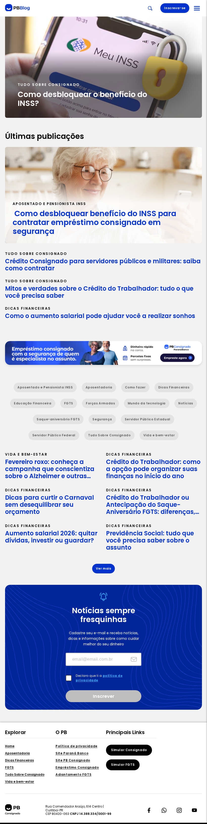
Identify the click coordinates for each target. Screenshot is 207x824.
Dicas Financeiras (19, 760)
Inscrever (103, 696)
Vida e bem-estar (19, 781)
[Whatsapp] (164, 810)
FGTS (9, 767)
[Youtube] (194, 810)
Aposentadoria (17, 753)
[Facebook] (149, 810)
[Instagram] (179, 810)
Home (9, 746)
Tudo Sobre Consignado (24, 774)
